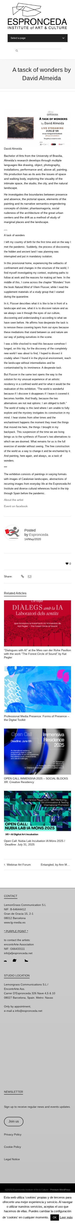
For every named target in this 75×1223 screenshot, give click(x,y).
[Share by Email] (29, 576)
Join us (14, 1121)
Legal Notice (12, 1159)
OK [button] (55, 1217)
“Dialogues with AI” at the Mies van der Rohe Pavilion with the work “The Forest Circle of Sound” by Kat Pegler (37, 654)
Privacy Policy (12, 1134)
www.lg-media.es (14, 922)
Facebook (16, 958)
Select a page (18, 38)
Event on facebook (16, 506)
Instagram (7, 958)
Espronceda (38, 535)
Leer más (66, 1217)
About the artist (13, 499)
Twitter (25, 958)
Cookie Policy (12, 1146)
